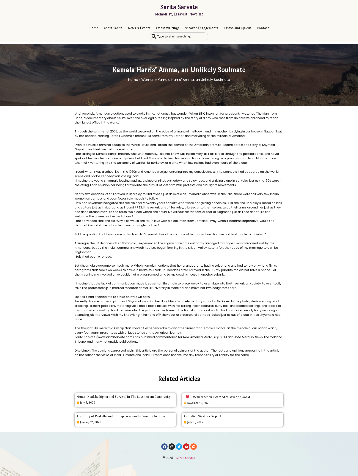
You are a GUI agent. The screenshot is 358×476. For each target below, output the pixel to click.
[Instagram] (172, 446)
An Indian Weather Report (202, 416)
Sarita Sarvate (179, 7)
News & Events (139, 28)
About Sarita (113, 28)
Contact (263, 28)
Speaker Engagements (201, 28)
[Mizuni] (193, 446)
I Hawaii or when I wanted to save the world (217, 397)
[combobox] (179, 36)
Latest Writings (167, 28)
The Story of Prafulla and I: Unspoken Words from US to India (120, 416)
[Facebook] (164, 446)
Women (147, 79)
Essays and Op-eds (237, 28)
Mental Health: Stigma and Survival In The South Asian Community (123, 396)
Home (93, 28)
